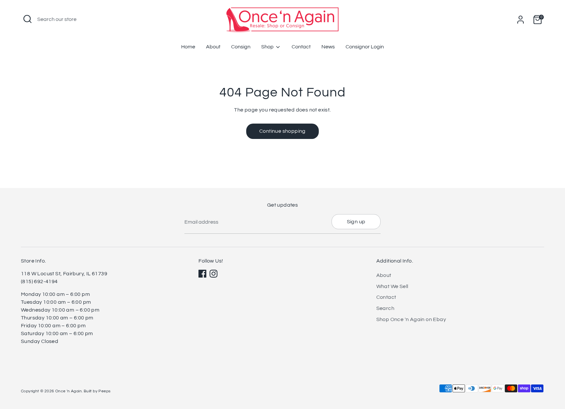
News (328, 46)
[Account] (520, 19)
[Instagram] (213, 274)
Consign (240, 46)
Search (385, 308)
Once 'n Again (68, 391)
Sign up (356, 221)
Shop (268, 46)
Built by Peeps (97, 391)
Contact (301, 46)
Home (188, 46)
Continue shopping (282, 131)
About (213, 46)
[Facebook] (202, 274)
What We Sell (392, 286)
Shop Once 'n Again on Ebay (411, 319)
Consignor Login (365, 46)
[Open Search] (27, 19)
